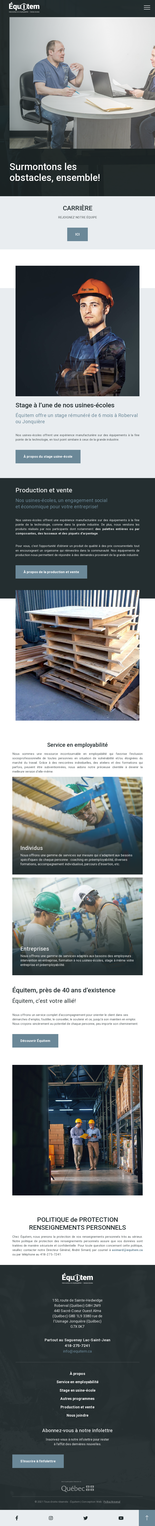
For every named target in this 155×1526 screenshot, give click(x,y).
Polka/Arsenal (112, 1501)
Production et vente (77, 1407)
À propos (77, 1373)
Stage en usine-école (78, 1390)
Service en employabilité (77, 1382)
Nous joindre (77, 1415)
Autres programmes (77, 1398)
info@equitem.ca (77, 1351)
